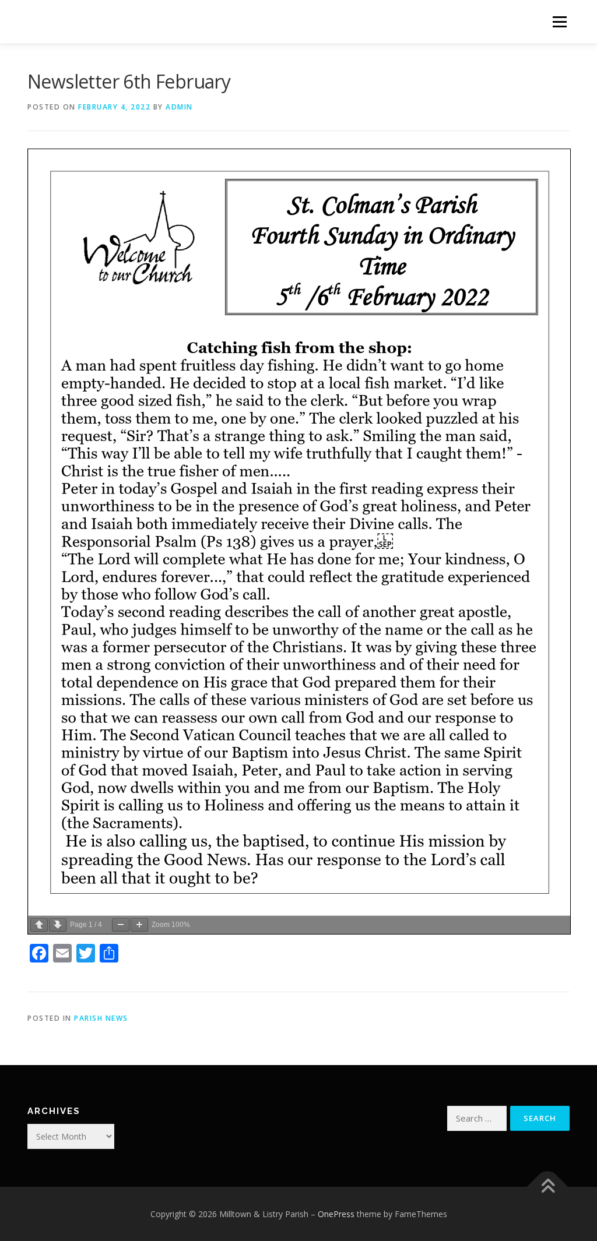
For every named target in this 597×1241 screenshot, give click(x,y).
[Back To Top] (547, 1187)
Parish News (101, 1018)
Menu (559, 21)
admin (179, 107)
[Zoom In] (139, 925)
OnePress (336, 1213)
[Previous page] (39, 925)
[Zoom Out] (120, 925)
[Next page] (57, 925)
